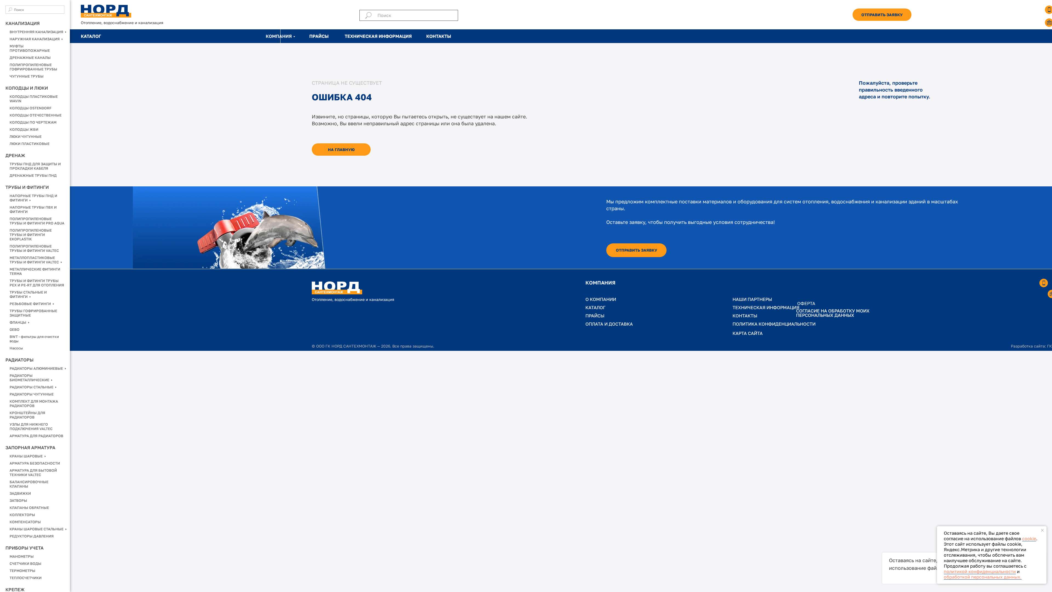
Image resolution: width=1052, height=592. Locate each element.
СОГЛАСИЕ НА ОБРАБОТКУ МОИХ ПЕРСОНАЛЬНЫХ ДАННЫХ (833, 313)
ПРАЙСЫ (319, 36)
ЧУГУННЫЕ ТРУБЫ (27, 76)
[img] (106, 11)
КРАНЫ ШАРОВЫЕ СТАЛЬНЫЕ (37, 529)
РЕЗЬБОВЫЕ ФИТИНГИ (31, 303)
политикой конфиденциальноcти (980, 571)
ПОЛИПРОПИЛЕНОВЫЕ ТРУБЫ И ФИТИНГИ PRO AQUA (37, 221)
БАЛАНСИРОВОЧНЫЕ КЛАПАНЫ (29, 484)
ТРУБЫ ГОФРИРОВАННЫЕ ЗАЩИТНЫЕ (33, 313)
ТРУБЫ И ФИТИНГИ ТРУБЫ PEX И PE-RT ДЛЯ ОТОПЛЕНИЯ (37, 282)
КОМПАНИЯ (279, 36)
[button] (882, 14)
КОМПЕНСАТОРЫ (25, 522)
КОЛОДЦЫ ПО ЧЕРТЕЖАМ (33, 122)
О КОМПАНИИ (600, 299)
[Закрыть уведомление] (1042, 530)
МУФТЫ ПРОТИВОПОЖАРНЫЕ (30, 48)
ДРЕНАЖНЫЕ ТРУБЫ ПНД (33, 175)
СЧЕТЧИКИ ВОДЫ (25, 563)
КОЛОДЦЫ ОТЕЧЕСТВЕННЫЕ (36, 115)
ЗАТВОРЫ (18, 500)
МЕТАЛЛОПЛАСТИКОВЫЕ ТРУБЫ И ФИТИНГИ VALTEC (35, 259)
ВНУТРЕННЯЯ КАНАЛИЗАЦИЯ (37, 32)
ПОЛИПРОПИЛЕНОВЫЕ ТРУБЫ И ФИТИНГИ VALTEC (34, 248)
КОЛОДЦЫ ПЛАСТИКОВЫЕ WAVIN (34, 98)
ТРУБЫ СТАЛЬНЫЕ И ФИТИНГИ (28, 294)
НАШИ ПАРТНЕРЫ (752, 299)
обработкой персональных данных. (983, 577)
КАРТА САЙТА (748, 333)
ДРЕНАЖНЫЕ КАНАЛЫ (30, 57)
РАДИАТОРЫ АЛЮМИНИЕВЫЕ (37, 368)
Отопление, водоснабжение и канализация (122, 22)
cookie (1029, 538)
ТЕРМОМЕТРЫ (22, 570)
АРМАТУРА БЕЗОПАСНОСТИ (35, 463)
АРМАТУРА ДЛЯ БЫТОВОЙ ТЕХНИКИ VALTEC (33, 472)
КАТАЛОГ (91, 36)
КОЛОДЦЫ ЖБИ (24, 129)
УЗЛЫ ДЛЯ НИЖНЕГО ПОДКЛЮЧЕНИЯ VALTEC (31, 426)
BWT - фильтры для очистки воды (34, 338)
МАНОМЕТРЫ (22, 556)
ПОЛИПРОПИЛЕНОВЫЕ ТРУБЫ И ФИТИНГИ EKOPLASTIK (31, 234)
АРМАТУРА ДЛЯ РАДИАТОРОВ (36, 436)
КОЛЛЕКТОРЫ (22, 515)
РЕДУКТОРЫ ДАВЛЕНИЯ (32, 536)
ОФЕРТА (806, 303)
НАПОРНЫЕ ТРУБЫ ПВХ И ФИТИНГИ (33, 209)
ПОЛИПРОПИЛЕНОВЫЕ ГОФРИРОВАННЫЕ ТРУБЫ (33, 66)
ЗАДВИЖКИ (20, 493)
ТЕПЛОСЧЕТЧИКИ (26, 578)
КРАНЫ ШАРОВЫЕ (27, 456)
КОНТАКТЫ (438, 36)
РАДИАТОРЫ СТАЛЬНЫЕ (32, 387)
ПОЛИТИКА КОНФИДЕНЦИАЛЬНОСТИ (774, 324)
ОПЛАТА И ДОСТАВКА (609, 324)
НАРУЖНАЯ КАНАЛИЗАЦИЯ (35, 39)
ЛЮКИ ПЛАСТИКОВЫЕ (30, 143)
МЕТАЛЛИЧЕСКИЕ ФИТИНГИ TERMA (35, 271)
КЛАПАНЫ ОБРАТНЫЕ (29, 507)
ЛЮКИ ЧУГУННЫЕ (26, 136)
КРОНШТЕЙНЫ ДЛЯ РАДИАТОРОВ (27, 415)
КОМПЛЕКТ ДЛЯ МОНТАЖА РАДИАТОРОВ (34, 403)
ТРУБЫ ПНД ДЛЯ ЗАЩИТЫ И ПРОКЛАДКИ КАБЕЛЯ (35, 166)
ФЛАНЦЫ (18, 322)
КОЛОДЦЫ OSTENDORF (31, 108)
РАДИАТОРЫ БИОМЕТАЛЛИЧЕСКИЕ (30, 377)
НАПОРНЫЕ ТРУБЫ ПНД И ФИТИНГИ (33, 197)
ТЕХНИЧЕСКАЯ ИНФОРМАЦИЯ (378, 36)
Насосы (16, 348)
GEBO (14, 329)
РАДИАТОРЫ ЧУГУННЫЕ (32, 394)
